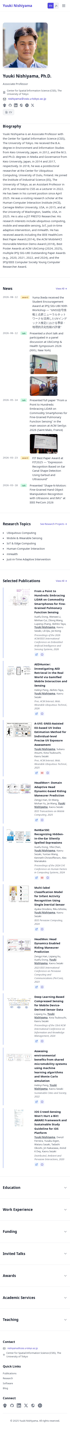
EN (50, 5)
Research (8, 1378)
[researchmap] (21, 105)
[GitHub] (10, 105)
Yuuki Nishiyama (17, 5)
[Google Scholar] (4, 105)
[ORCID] (27, 105)
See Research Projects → (53, 524)
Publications (9, 1373)
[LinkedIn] (16, 105)
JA (56, 5)
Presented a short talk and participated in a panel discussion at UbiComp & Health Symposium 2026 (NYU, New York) (46, 341)
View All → (61, 288)
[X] (32, 105)
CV (10, 112)
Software (8, 1383)
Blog (5, 1388)
